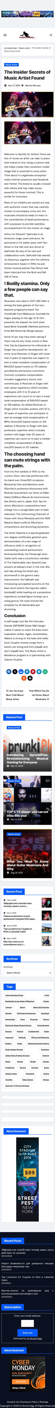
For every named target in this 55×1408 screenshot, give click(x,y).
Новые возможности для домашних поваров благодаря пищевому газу (20, 919)
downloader (10, 1019)
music (38, 85)
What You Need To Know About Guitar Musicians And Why (27, 865)
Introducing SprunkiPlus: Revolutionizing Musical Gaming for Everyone (27, 758)
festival (20, 1031)
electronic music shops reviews (18, 1025)
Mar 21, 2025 (17, 766)
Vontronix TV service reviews (17, 1086)
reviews (34, 1068)
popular (46, 1062)
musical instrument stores (38, 1043)
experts (8, 1031)
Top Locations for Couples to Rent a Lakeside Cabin (18, 930)
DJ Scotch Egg (10, 48)
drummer (34, 1019)
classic (46, 1001)
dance (22, 1007)
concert (8, 1007)
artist (29, 85)
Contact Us (12, 1401)
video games (27, 1080)
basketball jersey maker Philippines (19, 1001)
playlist (33, 1062)
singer (46, 1068)
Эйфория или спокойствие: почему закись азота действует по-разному (18, 906)
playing (20, 1062)
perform (46, 1055)
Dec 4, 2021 (16, 819)
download (45, 1013)
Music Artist (24, 48)
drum (22, 1019)
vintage (46, 1080)
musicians (45, 1049)
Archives (8, 966)
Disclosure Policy (29, 1401)
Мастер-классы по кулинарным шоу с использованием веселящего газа (19, 945)
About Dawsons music (14, 995)
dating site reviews (41, 1007)
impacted (9, 1037)
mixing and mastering (40, 1037)
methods (22, 1037)
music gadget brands (14, 1049)
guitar (46, 1031)
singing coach (11, 1074)
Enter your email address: (27, 1327)
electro (46, 1019)
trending (8, 1080)
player (7, 1062)
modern (8, 1043)
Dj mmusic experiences (26, 1013)
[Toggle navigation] (5, 35)
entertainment (43, 1025)
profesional (9, 1068)
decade (8, 1013)
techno (46, 1074)
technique (30, 1074)
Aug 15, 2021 (17, 872)
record (23, 1068)
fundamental (33, 1031)
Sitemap (43, 1401)
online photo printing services (17, 1055)
